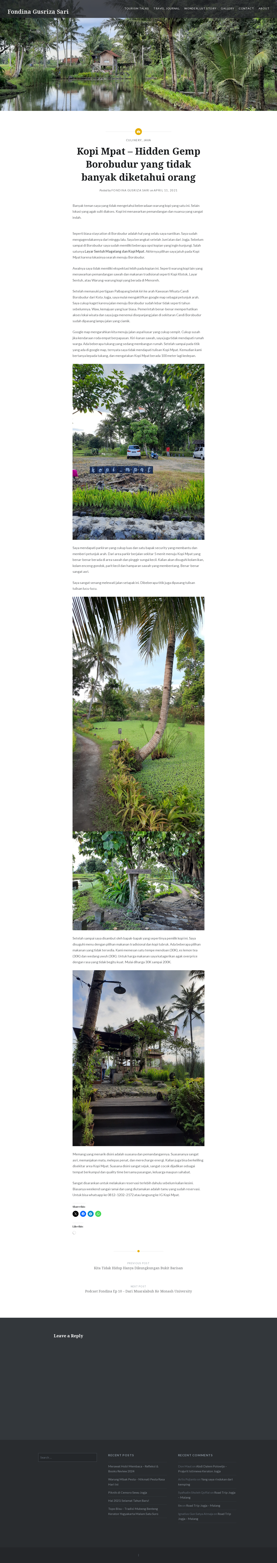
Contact (246, 8)
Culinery (134, 140)
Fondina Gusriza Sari (38, 11)
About (264, 8)
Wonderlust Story (200, 8)
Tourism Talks (136, 8)
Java (147, 140)
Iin (180, 1505)
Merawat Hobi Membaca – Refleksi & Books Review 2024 (133, 1468)
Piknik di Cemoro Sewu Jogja (127, 1492)
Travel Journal (166, 8)
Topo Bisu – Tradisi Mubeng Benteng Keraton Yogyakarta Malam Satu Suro (133, 1511)
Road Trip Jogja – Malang (203, 1505)
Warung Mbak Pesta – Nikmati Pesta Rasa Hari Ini (136, 1481)
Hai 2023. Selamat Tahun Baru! (128, 1500)
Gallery (227, 8)
